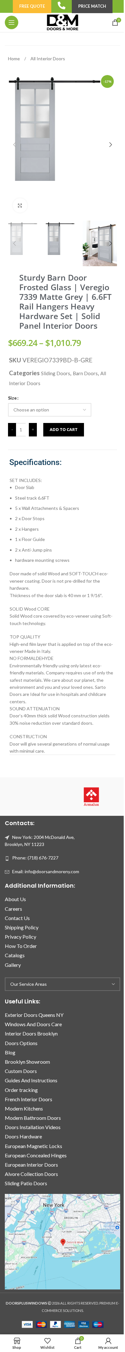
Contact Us (17, 918)
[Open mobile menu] (11, 22)
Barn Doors (85, 373)
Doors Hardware (23, 1136)
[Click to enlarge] (20, 205)
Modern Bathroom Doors (33, 1118)
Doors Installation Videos (33, 1127)
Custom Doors (21, 1071)
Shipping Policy (21, 927)
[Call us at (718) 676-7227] (61, 5)
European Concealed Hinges (36, 1155)
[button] (14, 144)
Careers (13, 909)
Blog (10, 1052)
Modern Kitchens (24, 1108)
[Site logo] (62, 22)
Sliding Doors (55, 373)
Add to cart (64, 429)
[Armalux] (91, 797)
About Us (15, 899)
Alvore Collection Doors (31, 1174)
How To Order (21, 946)
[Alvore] (34, 797)
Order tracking (21, 1090)
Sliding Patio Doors (26, 1183)
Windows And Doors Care (33, 1024)
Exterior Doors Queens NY (34, 1015)
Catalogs (15, 955)
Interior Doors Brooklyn (31, 1033)
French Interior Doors (28, 1099)
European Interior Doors (31, 1165)
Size (12, 398)
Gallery (13, 965)
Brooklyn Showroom (27, 1062)
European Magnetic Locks (33, 1146)
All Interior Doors (47, 58)
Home (14, 58)
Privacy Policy (20, 937)
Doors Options (21, 1043)
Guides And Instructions (31, 1080)
